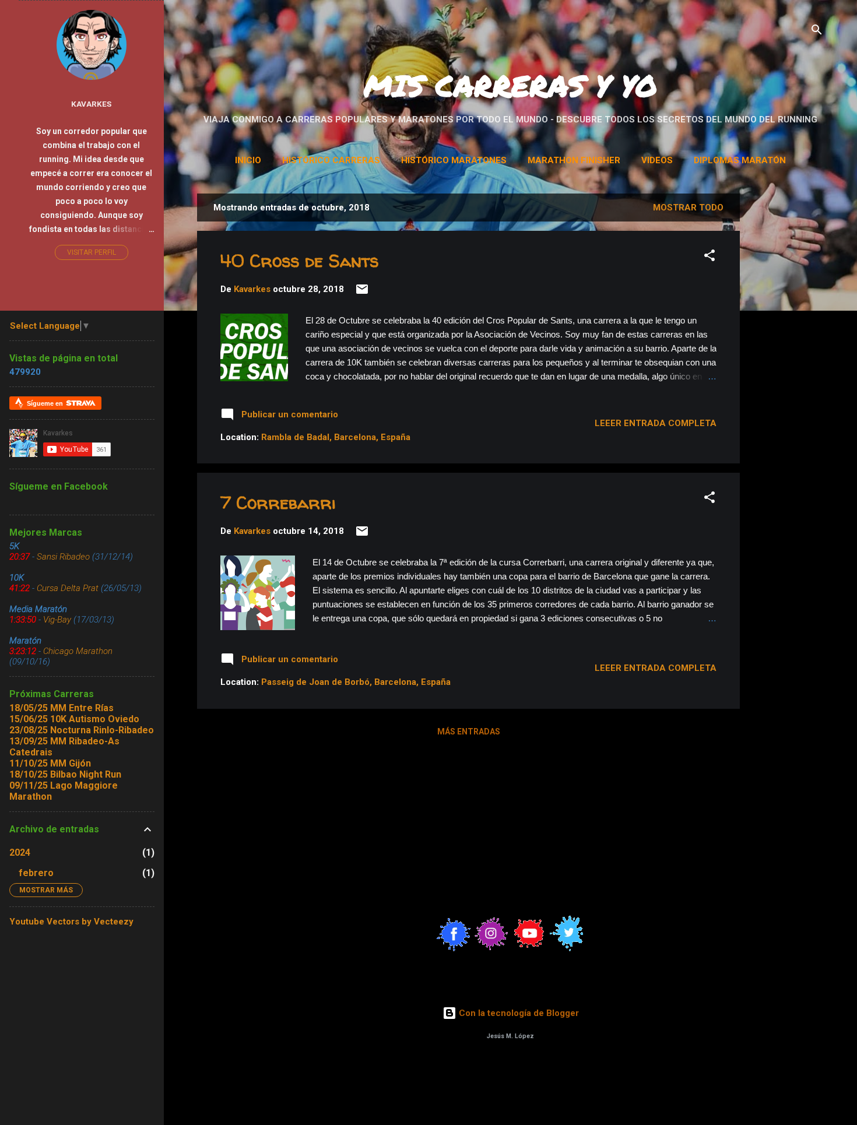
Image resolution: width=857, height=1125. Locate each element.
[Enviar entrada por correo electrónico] (362, 293)
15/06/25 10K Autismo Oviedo (74, 719)
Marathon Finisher (574, 160)
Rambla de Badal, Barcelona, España (335, 437)
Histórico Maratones (454, 160)
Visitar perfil (91, 252)
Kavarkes (91, 103)
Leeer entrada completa (655, 423)
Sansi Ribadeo (63, 556)
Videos (657, 160)
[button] (709, 257)
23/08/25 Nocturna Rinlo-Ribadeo (81, 730)
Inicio (248, 160)
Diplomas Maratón (740, 160)
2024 (19, 852)
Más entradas (468, 731)
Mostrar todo (688, 207)
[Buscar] (817, 32)
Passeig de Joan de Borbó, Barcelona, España (356, 682)
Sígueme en (46, 403)
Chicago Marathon (78, 651)
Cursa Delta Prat (68, 588)
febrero (36, 872)
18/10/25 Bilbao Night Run (65, 774)
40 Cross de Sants (299, 260)
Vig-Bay (57, 619)
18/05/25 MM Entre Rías (61, 707)
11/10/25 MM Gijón (50, 763)
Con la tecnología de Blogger (517, 1013)
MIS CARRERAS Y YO (510, 85)
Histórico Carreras (331, 160)
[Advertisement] (803, 368)
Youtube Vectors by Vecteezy (71, 921)
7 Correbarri (278, 502)
